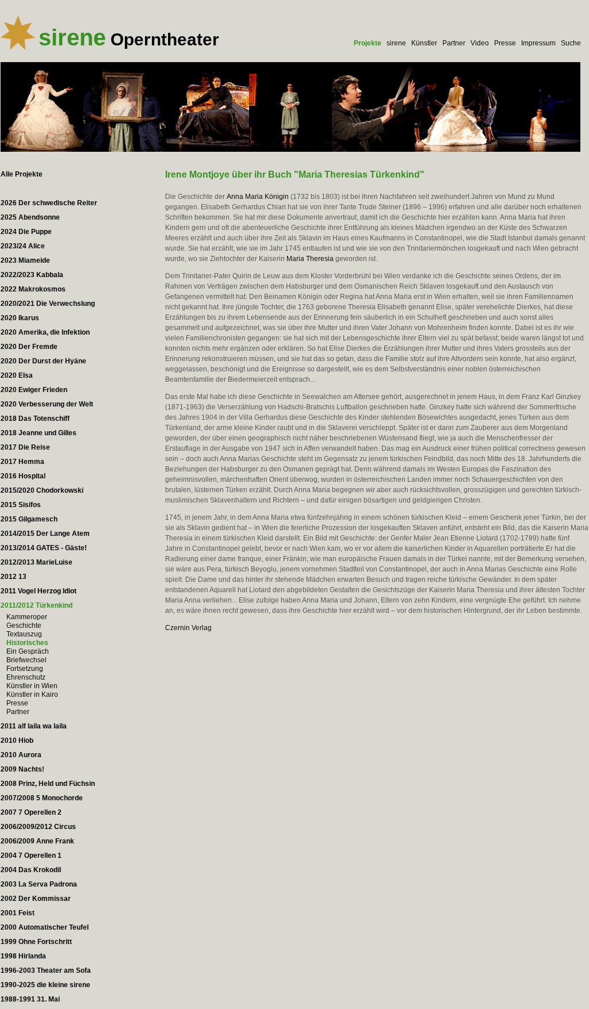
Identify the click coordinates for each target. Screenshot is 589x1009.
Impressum (538, 43)
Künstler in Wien (32, 686)
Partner (453, 43)
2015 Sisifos (21, 505)
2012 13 (13, 577)
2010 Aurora (21, 755)
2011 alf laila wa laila (34, 726)
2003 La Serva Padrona (39, 884)
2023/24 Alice (23, 246)
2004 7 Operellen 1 (31, 855)
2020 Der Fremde (29, 347)
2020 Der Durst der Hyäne (43, 361)
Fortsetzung (24, 669)
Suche (571, 43)
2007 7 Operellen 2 (31, 812)
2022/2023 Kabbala (32, 275)
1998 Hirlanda (23, 956)
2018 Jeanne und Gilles (39, 433)
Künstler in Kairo (32, 694)
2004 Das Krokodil (31, 870)
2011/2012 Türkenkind (36, 605)
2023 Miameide (25, 260)
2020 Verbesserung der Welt (47, 404)
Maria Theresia (310, 259)
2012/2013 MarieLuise (36, 562)
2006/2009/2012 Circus (38, 827)
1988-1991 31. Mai (30, 999)
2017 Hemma (22, 462)
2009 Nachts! (22, 769)
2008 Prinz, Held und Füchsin (48, 784)
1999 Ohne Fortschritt (36, 942)
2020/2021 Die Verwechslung (48, 304)
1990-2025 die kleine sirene (45, 985)
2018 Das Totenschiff (35, 419)
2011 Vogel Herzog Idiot (39, 591)
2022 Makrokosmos (33, 289)
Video (480, 43)
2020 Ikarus (20, 318)
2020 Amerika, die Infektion (45, 332)
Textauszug (24, 634)
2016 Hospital (23, 476)
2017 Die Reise (25, 447)
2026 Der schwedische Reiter (49, 203)
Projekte (367, 43)
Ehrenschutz (25, 677)
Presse (505, 43)
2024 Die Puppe (26, 232)
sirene (396, 43)
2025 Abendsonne (30, 217)
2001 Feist (18, 913)
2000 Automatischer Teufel (45, 927)
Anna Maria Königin (258, 197)
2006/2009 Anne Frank (37, 841)
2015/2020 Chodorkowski (42, 490)
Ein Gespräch (27, 651)
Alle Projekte (22, 174)
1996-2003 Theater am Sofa (46, 970)
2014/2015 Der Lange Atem (45, 534)
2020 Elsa (17, 375)
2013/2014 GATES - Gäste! (44, 548)
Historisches (27, 643)
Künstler (424, 43)
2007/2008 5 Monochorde (42, 798)
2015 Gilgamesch (29, 519)
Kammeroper (26, 617)
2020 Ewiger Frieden (34, 390)
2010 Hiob (17, 740)
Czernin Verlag (188, 628)
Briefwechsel (26, 660)
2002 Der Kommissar (36, 899)
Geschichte (23, 625)
